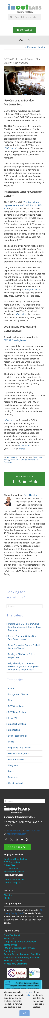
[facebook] (6, 839)
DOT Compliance (16, 706)
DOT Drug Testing (17, 712)
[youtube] (22, 839)
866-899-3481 (32, 830)
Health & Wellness (17, 759)
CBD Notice (10, 148)
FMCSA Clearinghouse (15, 340)
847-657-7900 (14, 830)
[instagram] (27, 839)
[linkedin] (17, 839)
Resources (13, 777)
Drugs (11, 741)
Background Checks (18, 694)
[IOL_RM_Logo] (24, 4)
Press (10, 771)
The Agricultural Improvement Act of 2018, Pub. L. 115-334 (23, 205)
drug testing (14, 730)
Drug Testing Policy (17, 735)
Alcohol (12, 688)
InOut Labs (20, 314)
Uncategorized (15, 783)
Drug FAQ (13, 718)
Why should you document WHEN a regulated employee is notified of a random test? (23, 666)
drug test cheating (17, 724)
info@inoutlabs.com (16, 833)
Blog (10, 700)
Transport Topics (32, 289)
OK (24, 1013)
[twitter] (11, 839)
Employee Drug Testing (19, 747)
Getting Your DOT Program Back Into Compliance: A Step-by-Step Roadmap (24, 627)
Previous (31, 47)
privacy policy (29, 993)
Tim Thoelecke (11, 457)
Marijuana (31, 460)
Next (40, 47)
